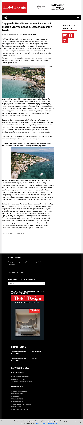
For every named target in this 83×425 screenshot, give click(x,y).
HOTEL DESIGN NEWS (17, 233)
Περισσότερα (40, 423)
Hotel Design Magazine (20, 377)
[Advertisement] (41, 245)
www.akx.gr (15, 396)
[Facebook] (71, 35)
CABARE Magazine (18, 379)
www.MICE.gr (16, 407)
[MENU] (78, 17)
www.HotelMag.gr (18, 394)
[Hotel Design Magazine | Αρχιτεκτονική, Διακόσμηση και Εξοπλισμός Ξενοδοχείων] (5, 17)
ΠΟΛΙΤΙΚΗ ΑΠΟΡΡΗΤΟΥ (16, 272)
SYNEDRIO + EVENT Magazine (21, 382)
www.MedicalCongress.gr (21, 404)
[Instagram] (65, 40)
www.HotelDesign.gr (19, 391)
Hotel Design (30, 34)
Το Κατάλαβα (52, 423)
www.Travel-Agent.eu (19, 409)
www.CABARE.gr (17, 399)
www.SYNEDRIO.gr (17, 401)
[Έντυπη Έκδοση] (65, 35)
